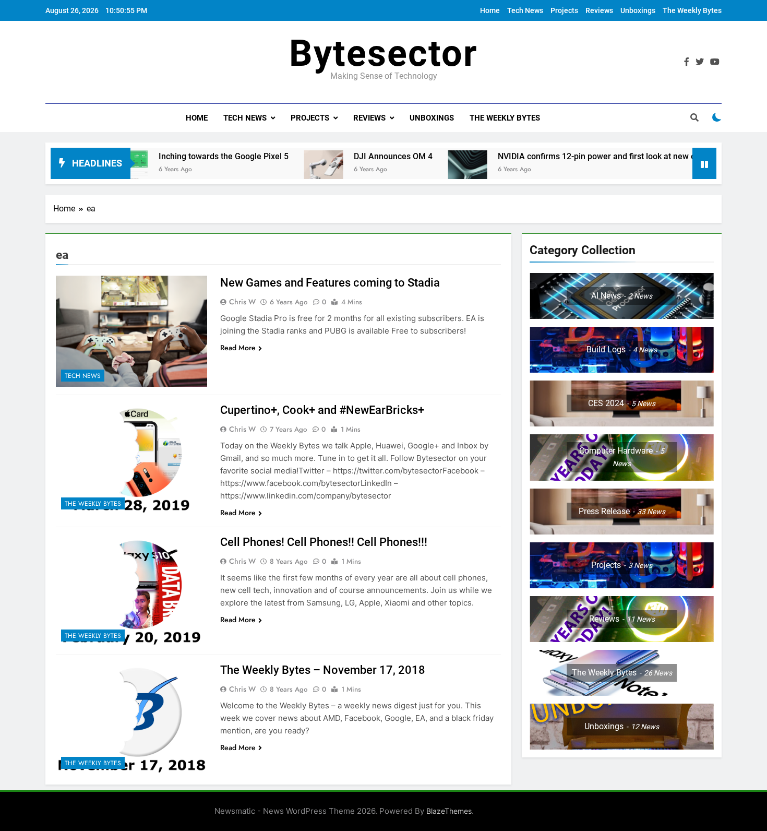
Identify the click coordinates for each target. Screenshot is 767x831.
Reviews (599, 10)
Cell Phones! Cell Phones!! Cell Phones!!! (323, 542)
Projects (564, 10)
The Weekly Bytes (692, 10)
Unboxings (637, 10)
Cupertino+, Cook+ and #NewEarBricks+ (322, 410)
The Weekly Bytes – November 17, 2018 (322, 669)
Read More (238, 347)
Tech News (525, 10)
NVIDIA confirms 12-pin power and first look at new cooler (573, 156)
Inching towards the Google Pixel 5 (191, 156)
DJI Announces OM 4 (360, 156)
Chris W (242, 301)
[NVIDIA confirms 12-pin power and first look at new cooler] (435, 169)
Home (490, 10)
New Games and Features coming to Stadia (330, 282)
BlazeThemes (449, 810)
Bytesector (383, 53)
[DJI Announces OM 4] (291, 169)
